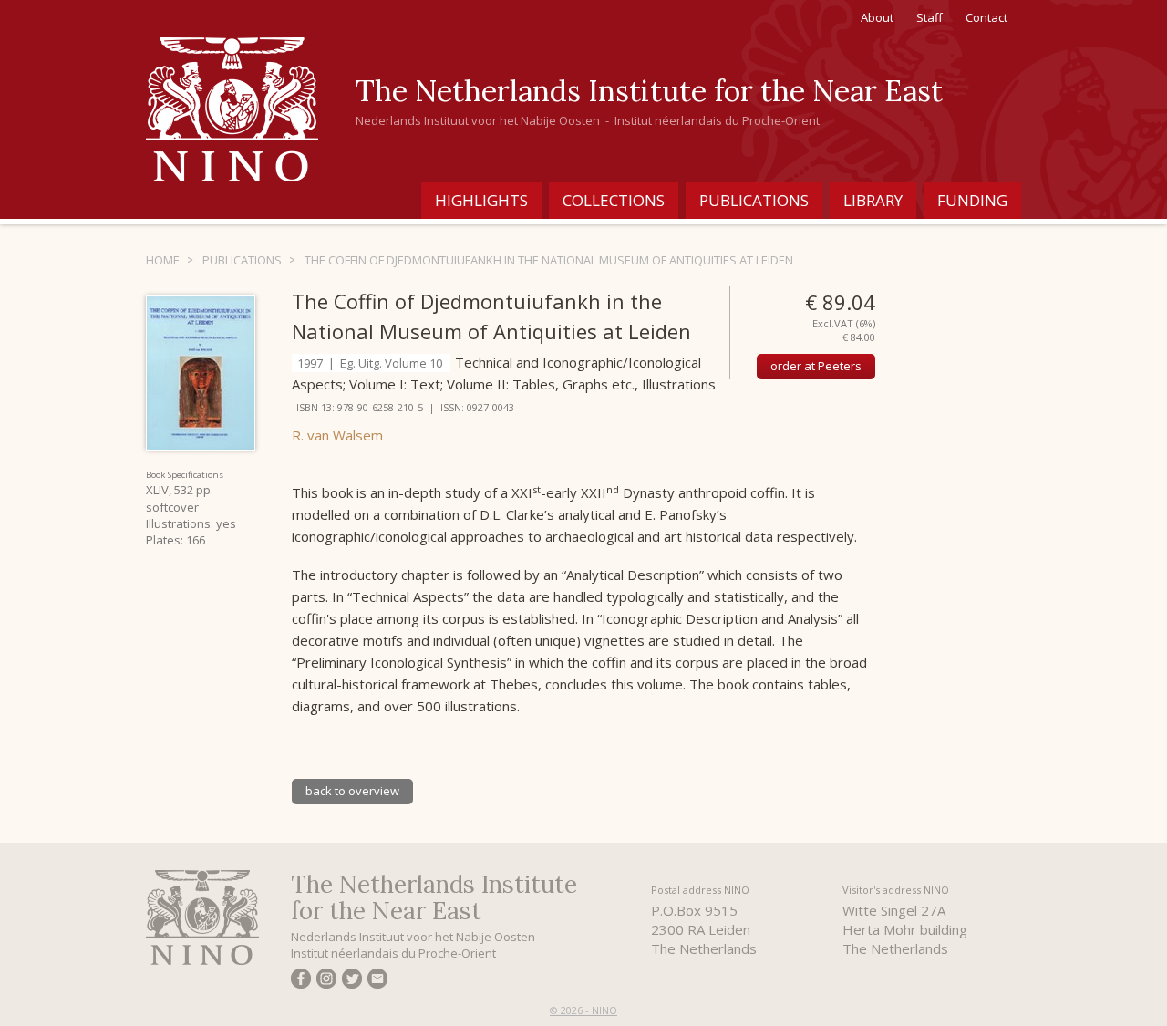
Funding (972, 200)
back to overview (352, 790)
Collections (614, 200)
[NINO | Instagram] (326, 981)
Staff (929, 17)
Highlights (481, 200)
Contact (986, 17)
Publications (754, 200)
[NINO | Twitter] (352, 981)
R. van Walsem (337, 435)
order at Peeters (816, 366)
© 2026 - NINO (583, 1010)
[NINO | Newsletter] (377, 981)
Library (873, 200)
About (877, 17)
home (163, 260)
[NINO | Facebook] (301, 981)
